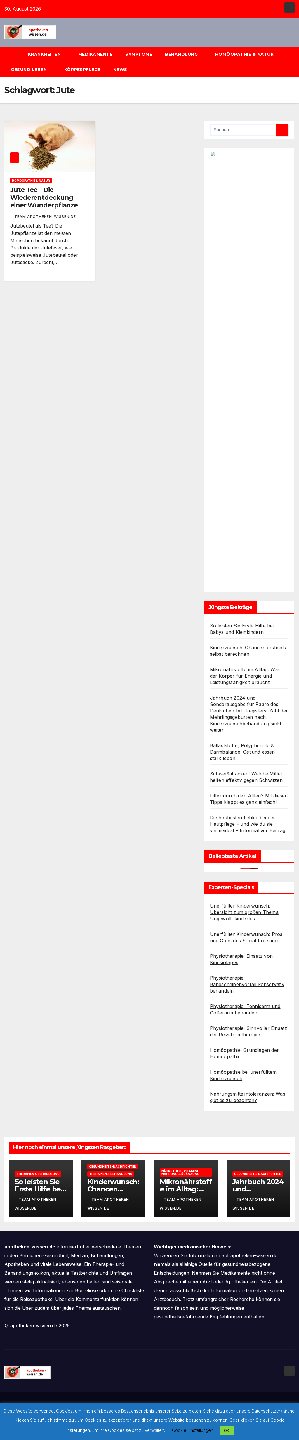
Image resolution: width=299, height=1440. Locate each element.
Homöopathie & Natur (244, 54)
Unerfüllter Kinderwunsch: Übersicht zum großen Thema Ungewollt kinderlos (244, 912)
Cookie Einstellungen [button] (192, 1430)
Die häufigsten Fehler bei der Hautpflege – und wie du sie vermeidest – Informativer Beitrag (248, 824)
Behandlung (182, 54)
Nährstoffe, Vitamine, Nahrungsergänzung (180, 1172)
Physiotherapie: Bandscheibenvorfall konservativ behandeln (247, 984)
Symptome (138, 54)
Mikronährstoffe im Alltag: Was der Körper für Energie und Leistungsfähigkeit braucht (245, 676)
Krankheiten (45, 54)
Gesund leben (29, 69)
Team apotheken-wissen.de (45, 216)
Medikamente (95, 54)
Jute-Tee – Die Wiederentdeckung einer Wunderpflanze (44, 197)
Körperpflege (82, 69)
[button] (293, 62)
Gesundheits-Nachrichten (112, 1166)
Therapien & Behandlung (38, 1174)
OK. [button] (227, 1430)
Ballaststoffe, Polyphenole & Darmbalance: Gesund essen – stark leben (244, 751)
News (121, 69)
